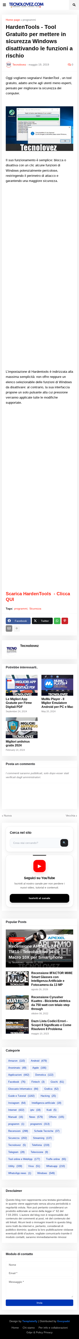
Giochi (57, 1081)
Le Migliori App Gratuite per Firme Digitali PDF (19, 703)
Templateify (29, 1321)
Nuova (8, 815)
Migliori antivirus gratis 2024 (18, 743)
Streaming (42, 1138)
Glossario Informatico (23, 1088)
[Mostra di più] (16, 628)
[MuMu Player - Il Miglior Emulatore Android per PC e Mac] (57, 685)
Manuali (15, 1117)
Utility (15, 1166)
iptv (35, 1109)
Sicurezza (35, 608)
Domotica (44, 1074)
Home (15, 1327)
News (36, 1117)
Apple (39, 1067)
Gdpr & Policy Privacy (39, 1332)
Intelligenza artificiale (46, 1102)
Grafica (51, 1088)
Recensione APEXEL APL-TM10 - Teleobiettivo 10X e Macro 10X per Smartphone (36, 951)
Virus (34, 1166)
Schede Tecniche (46, 1131)
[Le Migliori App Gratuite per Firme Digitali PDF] (22, 685)
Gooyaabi (63, 1321)
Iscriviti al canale (39, 898)
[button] (4, 5)
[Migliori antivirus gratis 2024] (22, 727)
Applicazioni (18, 1074)
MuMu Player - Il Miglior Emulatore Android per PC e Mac (57, 703)
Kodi (51, 1109)
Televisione (39, 1152)
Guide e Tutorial (21, 1095)
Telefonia (40, 1145)
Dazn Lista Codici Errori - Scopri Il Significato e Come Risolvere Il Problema (51, 1025)
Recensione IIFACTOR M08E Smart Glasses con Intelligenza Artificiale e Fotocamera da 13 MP (52, 978)
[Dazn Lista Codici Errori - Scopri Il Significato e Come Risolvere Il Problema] (17, 1026)
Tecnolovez (17, 1145)
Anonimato (17, 1067)
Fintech (37, 1081)
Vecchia (70, 815)
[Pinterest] (65, 621)
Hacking (48, 1095)
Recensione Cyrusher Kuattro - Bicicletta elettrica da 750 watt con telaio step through (50, 1003)
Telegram (16, 1152)
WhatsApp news (19, 1173)
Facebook (16, 1081)
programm (16, 1124)
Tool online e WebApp (24, 1159)
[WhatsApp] (57, 621)
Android (39, 1060)
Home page (13, 19)
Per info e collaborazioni (53, 1327)
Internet (16, 1109)
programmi (29, 19)
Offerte (56, 1117)
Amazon (16, 1060)
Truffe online (56, 1159)
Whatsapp (55, 1166)
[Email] (9, 628)
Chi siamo (29, 1327)
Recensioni (18, 1131)
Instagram (17, 1102)
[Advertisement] (39, 238)
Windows (46, 1173)
